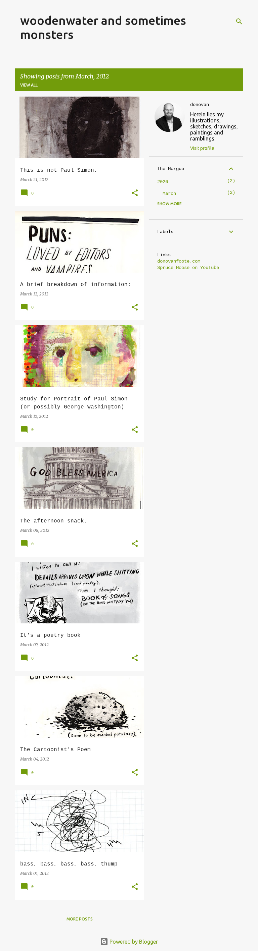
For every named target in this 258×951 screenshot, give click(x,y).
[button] (135, 193)
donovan (199, 104)
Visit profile (202, 148)
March (169, 193)
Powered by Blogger (133, 942)
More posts (80, 919)
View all (29, 85)
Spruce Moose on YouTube (188, 267)
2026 (162, 181)
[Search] (239, 21)
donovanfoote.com (178, 261)
